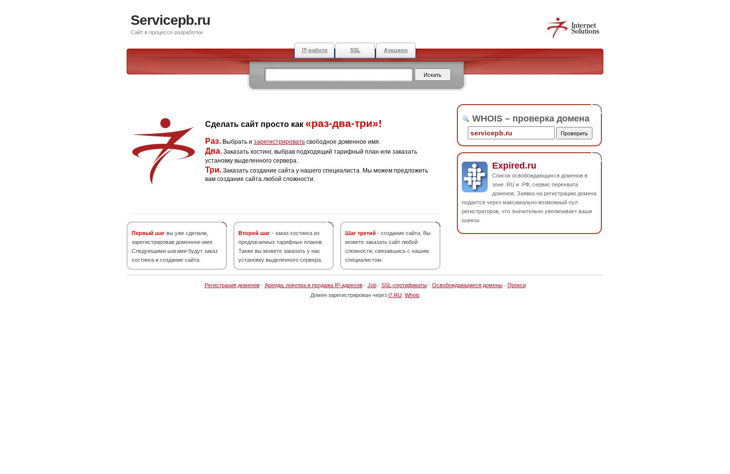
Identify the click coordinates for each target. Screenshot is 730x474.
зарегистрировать (279, 141)
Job (371, 285)
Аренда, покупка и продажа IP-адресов (314, 285)
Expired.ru (514, 166)
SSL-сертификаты (404, 285)
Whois (412, 295)
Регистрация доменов (232, 285)
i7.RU (395, 295)
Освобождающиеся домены (467, 285)
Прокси (517, 285)
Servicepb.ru (170, 20)
